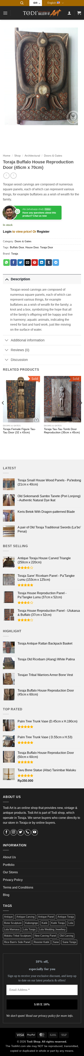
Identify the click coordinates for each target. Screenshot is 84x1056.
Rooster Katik (41, 942)
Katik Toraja (58, 923)
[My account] (69, 13)
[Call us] (27, 832)
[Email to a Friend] (27, 262)
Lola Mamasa (11, 929)
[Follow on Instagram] (13, 832)
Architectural (32, 155)
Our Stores (10, 872)
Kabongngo (31, 923)
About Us (9, 857)
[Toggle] (7, 279)
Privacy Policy (13, 879)
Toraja (14, 253)
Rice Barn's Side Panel (17, 942)
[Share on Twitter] (20, 262)
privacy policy (47, 1015)
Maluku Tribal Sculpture (17, 935)
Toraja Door (46, 247)
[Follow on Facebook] (6, 832)
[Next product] (6, 176)
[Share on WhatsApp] (6, 262)
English (51, 2)
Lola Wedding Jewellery (52, 929)
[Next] (81, 411)
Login (7, 231)
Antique (8, 916)
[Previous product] (13, 176)
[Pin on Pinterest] (34, 262)
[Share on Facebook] (13, 262)
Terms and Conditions (18, 887)
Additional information (28, 340)
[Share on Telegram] (56, 262)
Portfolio (8, 864)
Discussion (19, 360)
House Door (31, 247)
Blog (6, 895)
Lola (70, 923)
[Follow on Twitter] (20, 832)
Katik (44, 923)
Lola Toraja (29, 929)
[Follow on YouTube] (34, 832)
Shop (17, 155)
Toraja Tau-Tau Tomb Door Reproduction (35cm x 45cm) (62, 431)
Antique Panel (46, 916)
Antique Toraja (66, 916)
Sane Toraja (69, 942)
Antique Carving (25, 916)
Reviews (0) (20, 350)
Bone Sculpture (12, 923)
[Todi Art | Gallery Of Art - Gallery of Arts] (42, 13)
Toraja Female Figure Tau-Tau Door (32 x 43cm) (19, 431)
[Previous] (3, 411)
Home (6, 155)
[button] (21, 3)
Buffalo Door (17, 247)
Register (43, 231)
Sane (56, 942)
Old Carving (66, 935)
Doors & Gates (53, 155)
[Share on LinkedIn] (41, 262)
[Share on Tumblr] (49, 262)
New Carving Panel (45, 935)
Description (20, 279)
